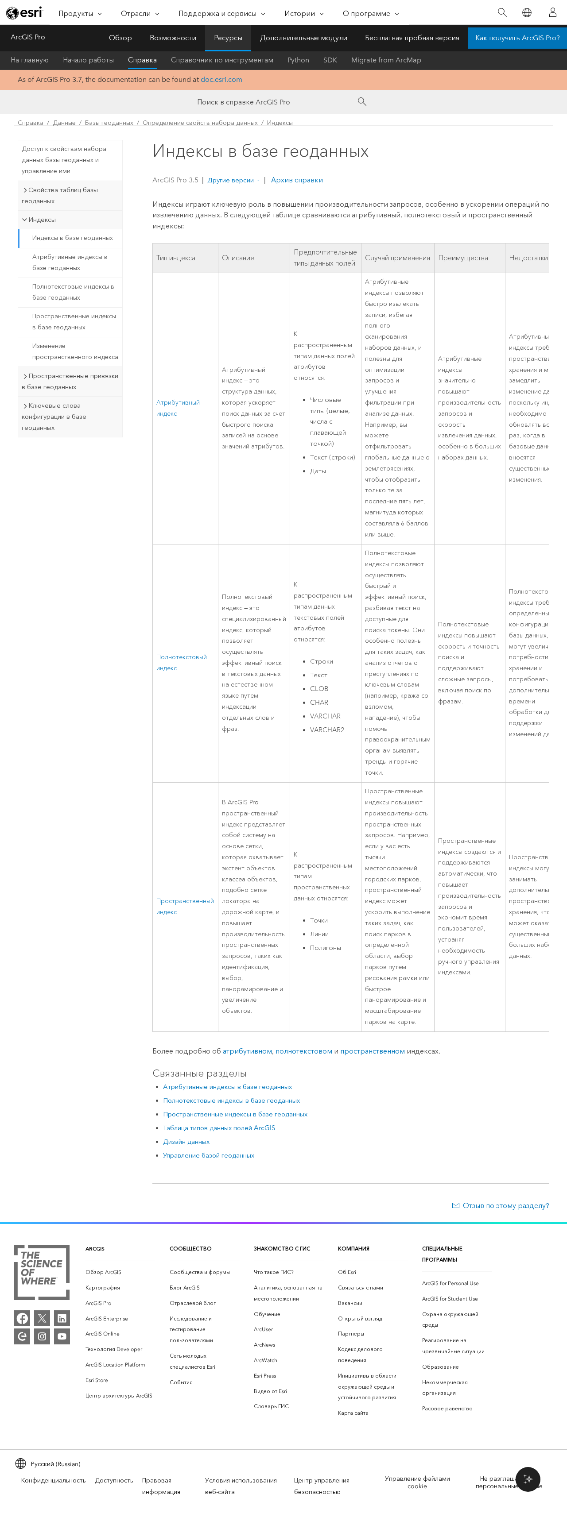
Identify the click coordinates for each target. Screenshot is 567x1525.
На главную (30, 60)
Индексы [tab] (42, 220)
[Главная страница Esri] (24, 13)
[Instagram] (42, 1336)
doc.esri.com (221, 79)
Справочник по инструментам (222, 60)
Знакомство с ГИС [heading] (282, 1248)
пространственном (372, 1051)
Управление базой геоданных (208, 1155)
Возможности (173, 38)
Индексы (280, 123)
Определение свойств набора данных (200, 123)
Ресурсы (228, 38)
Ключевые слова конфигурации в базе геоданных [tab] (54, 417)
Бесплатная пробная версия (412, 38)
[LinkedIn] (62, 1318)
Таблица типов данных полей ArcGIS (219, 1128)
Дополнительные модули (303, 38)
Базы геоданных (109, 123)
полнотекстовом (304, 1051)
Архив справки (296, 180)
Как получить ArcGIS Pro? (517, 38)
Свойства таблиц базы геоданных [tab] (60, 195)
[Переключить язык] (526, 12)
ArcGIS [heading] (95, 1248)
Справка (142, 60)
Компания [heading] (353, 1248)
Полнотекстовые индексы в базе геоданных (73, 292)
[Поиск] (502, 12)
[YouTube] (62, 1336)
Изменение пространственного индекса (75, 351)
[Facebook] (22, 1318)
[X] (42, 1318)
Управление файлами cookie (417, 1482)
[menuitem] (120, 1272)
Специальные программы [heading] (442, 1254)
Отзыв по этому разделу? (506, 1205)
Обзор (120, 38)
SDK (330, 60)
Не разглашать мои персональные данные (509, 1482)
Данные (64, 123)
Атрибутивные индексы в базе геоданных (70, 262)
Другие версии (230, 180)
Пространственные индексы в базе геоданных (74, 322)
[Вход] (553, 12)
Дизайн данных (186, 1142)
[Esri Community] (22, 1336)
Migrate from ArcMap (386, 60)
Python (298, 60)
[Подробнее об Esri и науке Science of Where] (42, 1274)
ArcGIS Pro (28, 37)
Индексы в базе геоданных (72, 238)
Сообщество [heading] (191, 1248)
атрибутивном (247, 1051)
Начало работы (88, 60)
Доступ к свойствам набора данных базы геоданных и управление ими (64, 160)
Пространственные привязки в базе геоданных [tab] (70, 381)
